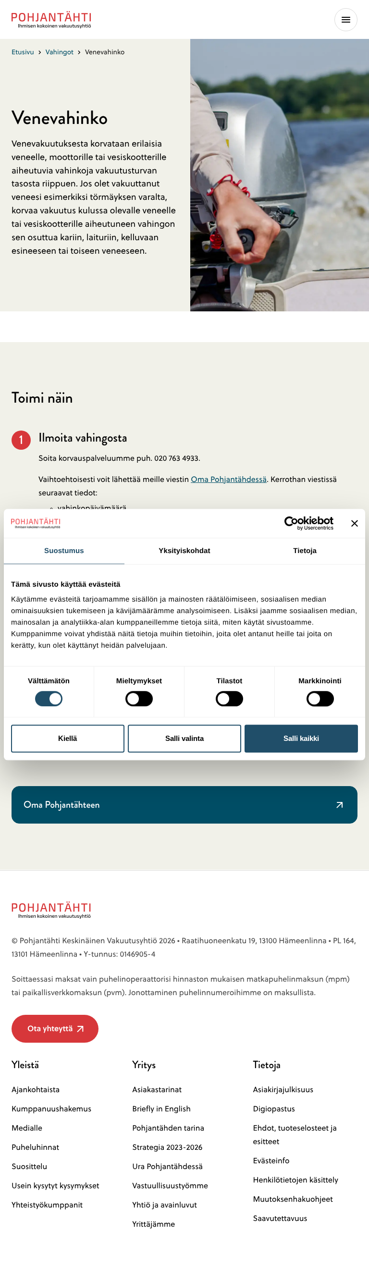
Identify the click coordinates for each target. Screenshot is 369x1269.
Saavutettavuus (280, 1218)
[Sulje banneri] (354, 523)
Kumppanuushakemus (51, 1109)
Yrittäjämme (153, 1224)
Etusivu (23, 52)
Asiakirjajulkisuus (283, 1089)
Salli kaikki (301, 738)
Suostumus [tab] (64, 551)
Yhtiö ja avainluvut (164, 1205)
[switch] (139, 696)
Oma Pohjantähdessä (229, 479)
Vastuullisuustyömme (170, 1186)
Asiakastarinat (157, 1089)
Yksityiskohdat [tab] (184, 551)
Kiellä (67, 738)
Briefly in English (161, 1109)
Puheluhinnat (35, 1147)
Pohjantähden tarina (168, 1128)
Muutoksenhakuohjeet (292, 1199)
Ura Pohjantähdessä (167, 1166)
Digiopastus (274, 1109)
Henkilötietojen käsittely (295, 1180)
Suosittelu (29, 1166)
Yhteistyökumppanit (47, 1205)
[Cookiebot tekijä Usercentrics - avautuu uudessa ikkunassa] (291, 523)
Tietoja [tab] (305, 551)
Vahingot (60, 52)
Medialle (27, 1128)
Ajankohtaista (36, 1089)
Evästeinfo (271, 1161)
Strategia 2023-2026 (167, 1147)
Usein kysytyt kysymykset (55, 1186)
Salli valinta (184, 738)
